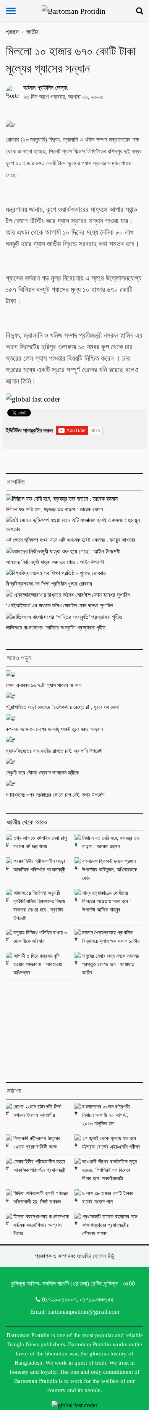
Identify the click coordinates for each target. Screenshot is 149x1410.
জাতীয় (32, 32)
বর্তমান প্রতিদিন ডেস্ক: (45, 87)
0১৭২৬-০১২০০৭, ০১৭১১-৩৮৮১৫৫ (78, 1299)
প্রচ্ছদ (12, 32)
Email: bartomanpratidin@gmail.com (74, 1311)
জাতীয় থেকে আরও (27, 822)
